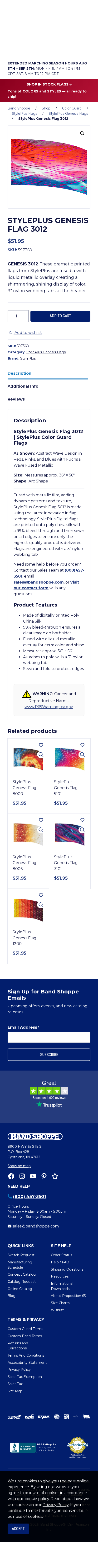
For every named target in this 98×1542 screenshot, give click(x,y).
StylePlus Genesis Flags (68, 113)
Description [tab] (19, 373)
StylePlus (28, 358)
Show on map (19, 1166)
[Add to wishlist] (41, 745)
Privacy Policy (56, 1504)
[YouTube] (33, 1176)
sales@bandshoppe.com (39, 582)
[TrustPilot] (55, 1176)
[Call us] (12, 49)
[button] (82, 133)
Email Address (23, 1027)
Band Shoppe (19, 108)
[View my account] (25, 49)
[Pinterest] (44, 1176)
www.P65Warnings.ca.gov (48, 707)
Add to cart (60, 316)
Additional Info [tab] (23, 386)
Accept (18, 1528)
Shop (46, 108)
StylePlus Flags (24, 113)
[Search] (85, 36)
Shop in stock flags (48, 84)
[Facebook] (11, 1176)
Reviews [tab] (16, 399)
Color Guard (72, 108)
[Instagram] (22, 1176)
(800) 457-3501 (29, 1196)
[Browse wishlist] (39, 49)
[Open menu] (85, 49)
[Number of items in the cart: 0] (53, 49)
